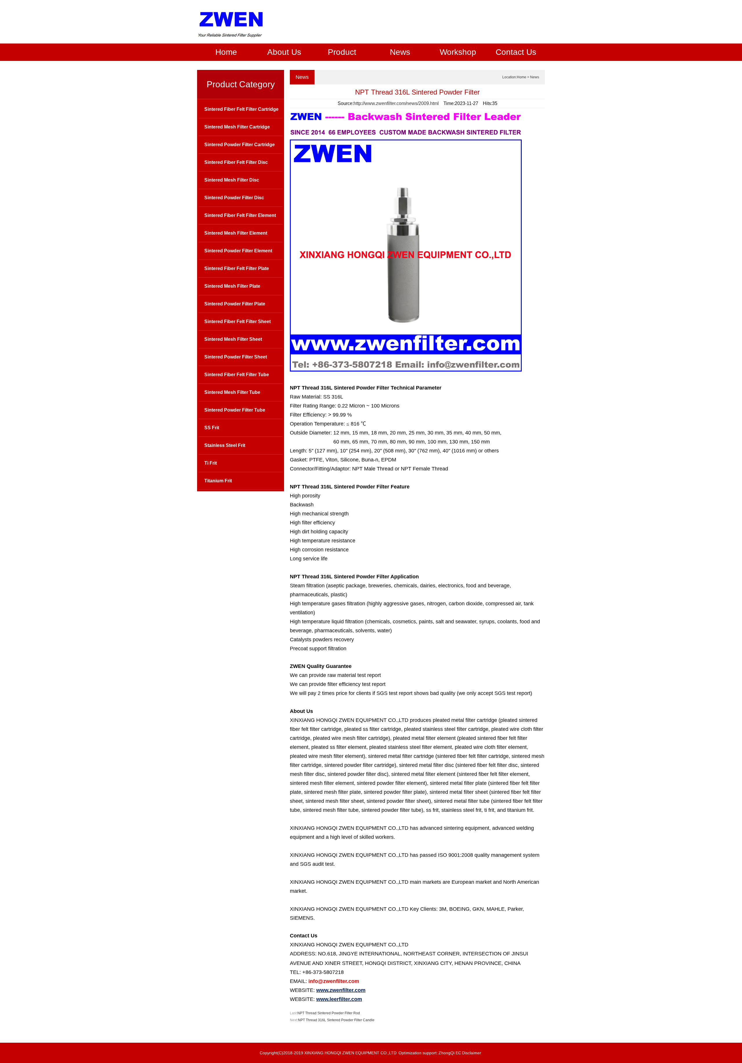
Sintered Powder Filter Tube (234, 410)
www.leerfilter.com (339, 999)
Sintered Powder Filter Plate (234, 303)
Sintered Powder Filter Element (238, 250)
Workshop (458, 52)
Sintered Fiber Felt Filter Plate (236, 268)
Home (226, 52)
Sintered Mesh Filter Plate (232, 286)
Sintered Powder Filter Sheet (235, 356)
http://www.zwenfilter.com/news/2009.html (396, 103)
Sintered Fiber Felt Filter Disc (236, 162)
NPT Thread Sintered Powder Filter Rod (328, 1013)
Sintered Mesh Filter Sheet (233, 339)
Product (342, 52)
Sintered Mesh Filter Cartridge (237, 126)
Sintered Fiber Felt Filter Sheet (237, 321)
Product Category (241, 84)
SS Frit (211, 427)
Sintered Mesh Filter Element (235, 233)
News (400, 52)
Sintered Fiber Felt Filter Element (240, 215)
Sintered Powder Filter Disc (234, 197)
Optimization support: (418, 1053)
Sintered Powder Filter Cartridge (239, 144)
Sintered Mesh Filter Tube (232, 392)
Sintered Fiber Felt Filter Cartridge (241, 109)
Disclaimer (471, 1053)
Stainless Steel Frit (224, 445)
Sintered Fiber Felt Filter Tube (236, 374)
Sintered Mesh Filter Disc (231, 180)
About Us (284, 52)
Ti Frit (210, 463)
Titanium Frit (218, 480)
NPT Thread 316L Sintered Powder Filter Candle (336, 1020)
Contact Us (516, 52)
